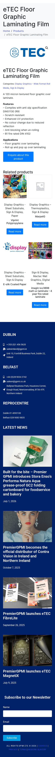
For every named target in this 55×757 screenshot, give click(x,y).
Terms (23, 750)
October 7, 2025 (11, 567)
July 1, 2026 (9, 501)
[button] (47, 48)
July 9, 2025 (9, 682)
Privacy (13, 750)
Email (6, 721)
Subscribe (12, 737)
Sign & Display (17, 88)
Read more (15, 231)
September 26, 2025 (14, 625)
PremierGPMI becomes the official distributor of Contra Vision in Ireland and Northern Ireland (26, 554)
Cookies (42, 746)
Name (6, 707)
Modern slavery (37, 750)
